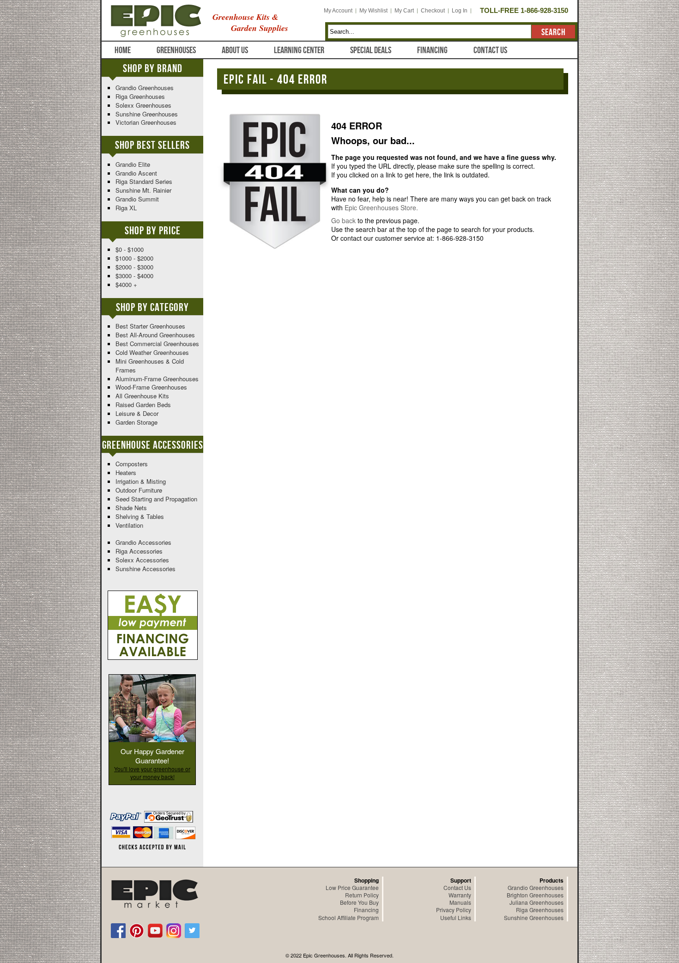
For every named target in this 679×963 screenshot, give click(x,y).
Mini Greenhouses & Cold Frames (149, 365)
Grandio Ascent (136, 173)
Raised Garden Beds (143, 404)
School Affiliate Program (348, 917)
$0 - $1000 (129, 249)
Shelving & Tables (139, 516)
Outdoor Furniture (138, 490)
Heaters (125, 472)
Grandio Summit (137, 199)
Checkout (433, 10)
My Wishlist (373, 10)
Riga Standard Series (143, 181)
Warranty (460, 895)
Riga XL (126, 207)
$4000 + (126, 284)
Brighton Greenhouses (535, 895)
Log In (459, 10)
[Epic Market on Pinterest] (136, 930)
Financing (432, 50)
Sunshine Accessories (145, 568)
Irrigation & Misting (140, 481)
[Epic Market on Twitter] (192, 930)
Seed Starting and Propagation (156, 498)
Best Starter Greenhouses (150, 326)
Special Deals (370, 50)
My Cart (404, 10)
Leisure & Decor (136, 413)
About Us (235, 50)
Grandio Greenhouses (144, 87)
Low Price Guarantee (352, 887)
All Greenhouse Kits (142, 395)
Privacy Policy (453, 910)
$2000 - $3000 (134, 266)
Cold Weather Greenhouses (152, 352)
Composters (131, 463)
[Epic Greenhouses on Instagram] (173, 930)
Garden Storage (136, 422)
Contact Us (490, 50)
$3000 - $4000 (134, 275)
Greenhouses (176, 50)
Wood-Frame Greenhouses (151, 387)
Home (123, 50)
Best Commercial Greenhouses (157, 343)
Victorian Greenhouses (145, 122)
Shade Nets (131, 507)
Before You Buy (359, 902)
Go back (343, 220)
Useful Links (455, 917)
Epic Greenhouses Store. (381, 207)
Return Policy (362, 895)
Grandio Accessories (143, 542)
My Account (338, 10)
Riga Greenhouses (140, 96)
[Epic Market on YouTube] (155, 930)
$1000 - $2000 (134, 258)
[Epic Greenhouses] (156, 18)
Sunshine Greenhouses (146, 114)
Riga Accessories (139, 551)
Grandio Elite (132, 164)
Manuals (460, 902)
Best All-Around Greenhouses (155, 334)
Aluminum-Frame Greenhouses (157, 378)
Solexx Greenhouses (143, 105)
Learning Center (299, 50)
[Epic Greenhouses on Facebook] (118, 930)
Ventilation (129, 525)
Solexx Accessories (142, 559)
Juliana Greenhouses (536, 902)
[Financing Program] (153, 595)
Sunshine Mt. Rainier (143, 190)
